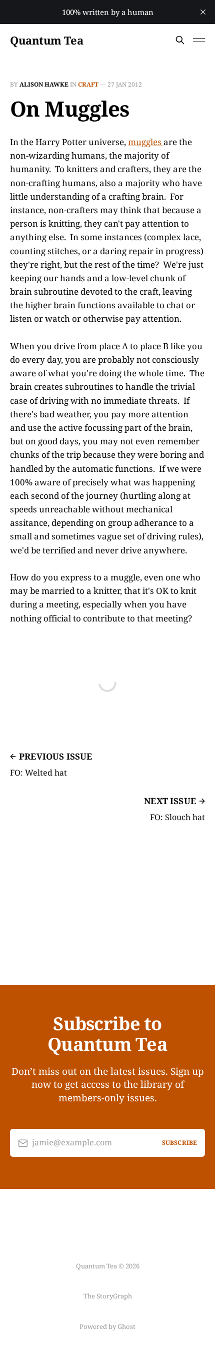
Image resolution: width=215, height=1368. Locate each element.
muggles (146, 142)
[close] (203, 12)
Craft (88, 84)
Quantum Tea (46, 40)
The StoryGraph (108, 1295)
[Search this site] (180, 40)
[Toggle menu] (199, 40)
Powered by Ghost (108, 1326)
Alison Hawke (44, 84)
